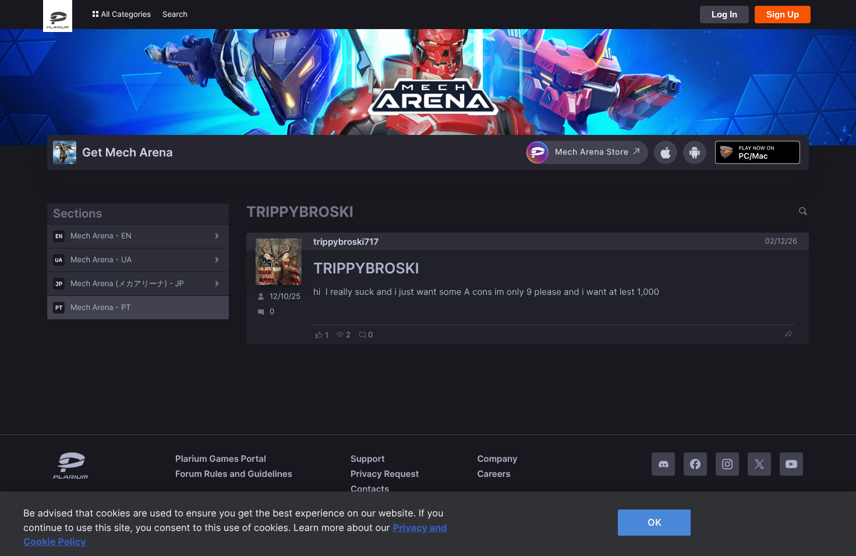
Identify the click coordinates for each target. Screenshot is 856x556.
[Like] (319, 335)
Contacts (370, 488)
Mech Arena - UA (101, 260)
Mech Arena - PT (100, 307)
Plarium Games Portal (220, 458)
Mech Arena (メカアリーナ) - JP (127, 283)
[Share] (788, 334)
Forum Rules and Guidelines (233, 473)
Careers (493, 473)
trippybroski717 (346, 241)
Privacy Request (385, 473)
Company (497, 458)
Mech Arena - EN (101, 236)
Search (175, 14)
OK (655, 522)
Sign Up (782, 14)
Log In (724, 14)
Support (368, 458)
